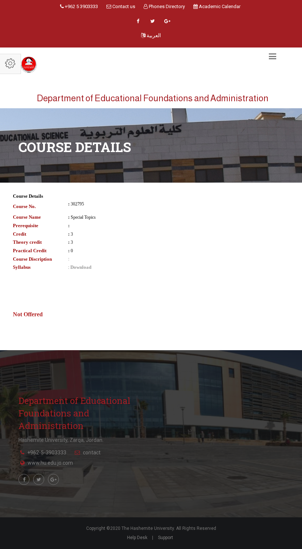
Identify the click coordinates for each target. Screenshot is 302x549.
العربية (153, 35)
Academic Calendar (219, 6)
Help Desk (137, 537)
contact (92, 452)
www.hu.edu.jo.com (50, 463)
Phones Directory (166, 6)
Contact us (123, 6)
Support (165, 537)
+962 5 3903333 (81, 6)
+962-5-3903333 (46, 452)
